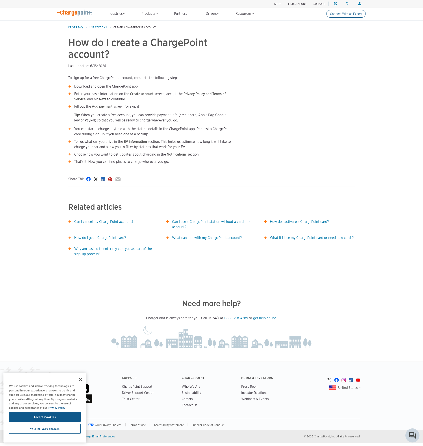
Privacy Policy (56, 407)
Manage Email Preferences (98, 436)
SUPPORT (319, 4)
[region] (45, 407)
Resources (244, 13)
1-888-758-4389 (236, 318)
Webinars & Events (255, 399)
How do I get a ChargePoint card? (100, 238)
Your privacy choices (44, 429)
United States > (349, 387)
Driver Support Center (138, 393)
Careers (187, 399)
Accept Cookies (45, 417)
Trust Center (130, 399)
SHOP (277, 4)
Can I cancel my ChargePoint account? (103, 222)
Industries (116, 13)
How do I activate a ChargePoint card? (299, 222)
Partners (181, 13)
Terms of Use (137, 425)
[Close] (80, 379)
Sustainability (192, 393)
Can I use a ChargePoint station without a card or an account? (212, 224)
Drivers (212, 13)
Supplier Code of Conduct (208, 425)
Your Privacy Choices (108, 425)
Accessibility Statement (169, 425)
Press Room (249, 386)
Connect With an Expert (346, 14)
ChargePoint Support (137, 386)
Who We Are (191, 386)
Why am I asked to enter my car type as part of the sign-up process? (113, 251)
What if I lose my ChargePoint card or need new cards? (312, 238)
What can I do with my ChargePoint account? (207, 238)
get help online (264, 318)
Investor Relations (254, 393)
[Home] (74, 12)
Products (148, 13)
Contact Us (189, 405)
